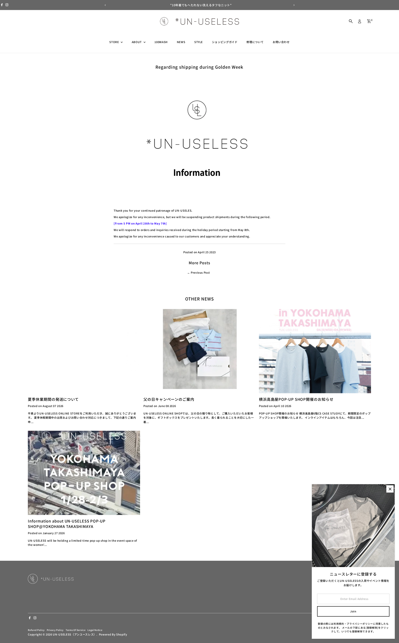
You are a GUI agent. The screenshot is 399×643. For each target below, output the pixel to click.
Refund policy (36, 630)
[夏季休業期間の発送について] (84, 351)
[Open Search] (351, 21)
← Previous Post (198, 272)
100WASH (161, 42)
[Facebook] (2, 5)
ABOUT (137, 42)
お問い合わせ (281, 42)
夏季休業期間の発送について (53, 399)
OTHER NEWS (199, 299)
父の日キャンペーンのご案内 (168, 399)
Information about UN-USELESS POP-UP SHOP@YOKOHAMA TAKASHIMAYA (67, 523)
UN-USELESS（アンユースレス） (74, 634)
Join (353, 611)
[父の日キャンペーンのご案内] (199, 351)
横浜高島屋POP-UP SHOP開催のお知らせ (296, 399)
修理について (255, 42)
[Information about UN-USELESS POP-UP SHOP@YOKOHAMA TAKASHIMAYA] (84, 473)
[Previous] (105, 5)
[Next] (293, 5)
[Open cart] (369, 21)
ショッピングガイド (225, 42)
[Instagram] (6, 5)
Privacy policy (55, 630)
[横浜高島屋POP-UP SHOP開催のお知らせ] (315, 351)
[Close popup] (390, 489)
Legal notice (94, 630)
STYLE (198, 42)
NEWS (181, 42)
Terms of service (75, 630)
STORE (114, 42)
